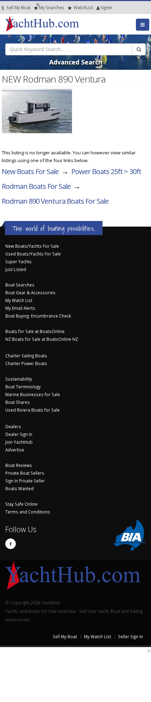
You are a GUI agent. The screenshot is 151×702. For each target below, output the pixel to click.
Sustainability (18, 379)
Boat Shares (17, 402)
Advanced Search (75, 62)
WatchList (83, 7)
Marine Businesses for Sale (32, 394)
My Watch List (18, 300)
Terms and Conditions (27, 512)
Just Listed (15, 269)
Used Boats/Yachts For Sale (33, 254)
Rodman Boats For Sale (36, 186)
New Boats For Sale (30, 171)
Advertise (14, 449)
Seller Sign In (130, 636)
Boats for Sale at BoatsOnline (35, 331)
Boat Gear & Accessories (30, 292)
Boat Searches (19, 285)
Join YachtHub (19, 442)
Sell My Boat (18, 7)
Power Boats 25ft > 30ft (106, 171)
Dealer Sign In (18, 434)
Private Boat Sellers (24, 473)
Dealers (13, 426)
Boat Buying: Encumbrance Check (38, 316)
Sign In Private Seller (25, 481)
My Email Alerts (20, 308)
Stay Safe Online (21, 504)
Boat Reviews (18, 465)
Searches (51, 7)
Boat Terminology (23, 386)
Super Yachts (18, 261)
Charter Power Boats (26, 363)
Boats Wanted (19, 488)
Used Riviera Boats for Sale (32, 410)
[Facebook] (10, 543)
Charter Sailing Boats (26, 355)
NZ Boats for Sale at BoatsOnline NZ (41, 339)
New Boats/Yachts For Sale (32, 246)
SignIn (97, 7)
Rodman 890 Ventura (55, 201)
